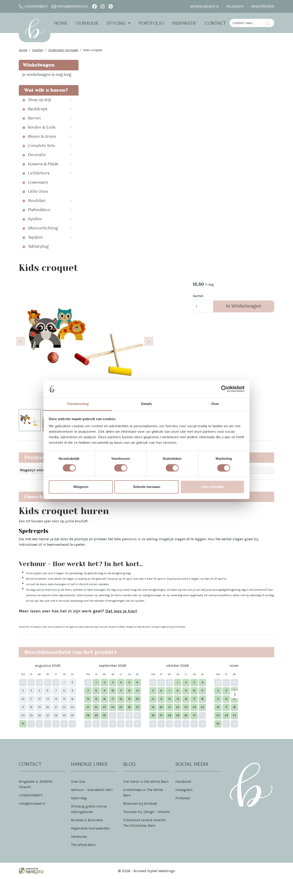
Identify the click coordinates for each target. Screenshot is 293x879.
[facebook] (94, 6)
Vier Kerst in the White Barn (145, 781)
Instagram (184, 790)
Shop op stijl (39, 100)
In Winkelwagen (243, 306)
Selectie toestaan (146, 487)
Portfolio (151, 23)
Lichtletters (38, 173)
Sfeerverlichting (43, 228)
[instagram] (102, 6)
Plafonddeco (39, 210)
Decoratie (37, 155)
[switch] (120, 467)
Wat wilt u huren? (45, 90)
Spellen (37, 50)
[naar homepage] (34, 28)
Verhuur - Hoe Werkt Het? (92, 790)
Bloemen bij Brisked (140, 803)
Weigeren (80, 487)
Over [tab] (215, 404)
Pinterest (182, 798)
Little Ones (38, 192)
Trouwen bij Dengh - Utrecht (146, 812)
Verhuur (87, 23)
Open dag (79, 798)
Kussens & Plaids (43, 164)
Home (61, 23)
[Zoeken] (267, 23)
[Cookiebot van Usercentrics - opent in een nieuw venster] (224, 388)
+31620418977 (35, 6)
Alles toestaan (212, 487)
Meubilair (37, 201)
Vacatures (79, 836)
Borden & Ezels (41, 127)
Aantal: (198, 296)
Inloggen (235, 6)
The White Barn (83, 845)
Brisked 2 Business (87, 820)
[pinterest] (111, 6)
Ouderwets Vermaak (63, 50)
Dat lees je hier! (121, 611)
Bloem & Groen (42, 137)
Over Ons (78, 781)
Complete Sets (41, 146)
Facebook (183, 781)
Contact (215, 23)
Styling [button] (116, 23)
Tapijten (35, 237)
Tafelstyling (38, 247)
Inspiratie (184, 23)
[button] (72, 100)
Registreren (262, 6)
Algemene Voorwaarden (90, 828)
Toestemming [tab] (78, 404)
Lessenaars (38, 182)
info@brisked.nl (72, 6)
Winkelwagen (204, 6)
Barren (34, 118)
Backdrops (37, 109)
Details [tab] (146, 404)
